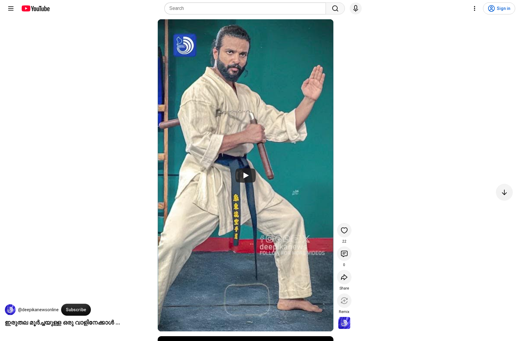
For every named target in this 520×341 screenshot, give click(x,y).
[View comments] (344, 253)
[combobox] (246, 8)
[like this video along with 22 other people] (344, 230)
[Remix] (344, 300)
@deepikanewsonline (38, 309)
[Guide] (10, 8)
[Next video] (504, 192)
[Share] (344, 277)
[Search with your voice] (356, 8)
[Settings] (474, 8)
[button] (10, 309)
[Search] (335, 8)
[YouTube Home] (35, 8)
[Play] (245, 175)
